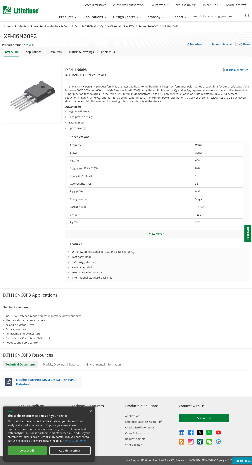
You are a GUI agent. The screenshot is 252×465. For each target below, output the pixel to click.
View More (155, 233)
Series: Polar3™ (148, 26)
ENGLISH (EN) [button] (210, 5)
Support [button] (177, 17)
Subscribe (204, 418)
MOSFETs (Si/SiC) (92, 26)
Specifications (79, 137)
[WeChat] (209, 442)
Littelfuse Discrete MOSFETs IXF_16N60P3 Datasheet (45, 382)
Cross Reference (135, 433)
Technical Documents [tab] (21, 364)
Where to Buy (133, 444)
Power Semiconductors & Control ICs (54, 26)
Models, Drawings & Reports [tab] (61, 364)
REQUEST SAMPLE (186, 5)
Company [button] (153, 17)
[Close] (91, 411)
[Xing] (200, 442)
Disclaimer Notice (237, 70)
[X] (200, 432)
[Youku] (218, 442)
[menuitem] (69, 16)
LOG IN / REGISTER (236, 5)
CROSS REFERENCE (95, 5)
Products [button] (66, 17)
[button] (32, 94)
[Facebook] (191, 432)
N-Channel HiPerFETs (120, 26)
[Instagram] (191, 442)
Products (20, 26)
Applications (133, 416)
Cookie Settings (70, 450)
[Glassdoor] (209, 432)
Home (6, 26)
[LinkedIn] (181, 432)
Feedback (247, 233)
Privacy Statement (76, 440)
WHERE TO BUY (160, 5)
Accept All (27, 450)
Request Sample (135, 439)
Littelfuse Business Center (141, 421)
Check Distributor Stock (139, 427)
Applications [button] (93, 17)
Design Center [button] (124, 17)
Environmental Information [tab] (103, 364)
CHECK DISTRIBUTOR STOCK (128, 5)
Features (76, 244)
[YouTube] (218, 432)
